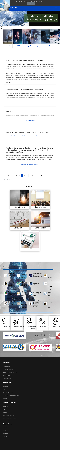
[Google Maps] (31, 1)
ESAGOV (5, 436)
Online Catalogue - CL (8, 415)
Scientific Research (8, 392)
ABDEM (5, 431)
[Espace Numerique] (29, 1)
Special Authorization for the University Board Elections (28, 132)
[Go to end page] (41, 175)
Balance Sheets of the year (10, 372)
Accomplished (6, 375)
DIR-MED (5, 434)
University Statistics (8, 369)
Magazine (5, 406)
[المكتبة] (39, 1)
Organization (6, 366)
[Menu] (56, 8)
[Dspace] (34, 1)
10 (35, 175)
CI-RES (4, 439)
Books (4, 409)
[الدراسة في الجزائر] (24, 1)
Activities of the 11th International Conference (24, 89)
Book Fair (9, 111)
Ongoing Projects (7, 378)
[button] (31, 28)
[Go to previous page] (8, 175)
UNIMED (5, 428)
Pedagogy (5, 386)
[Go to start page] (5, 175)
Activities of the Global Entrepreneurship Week (25, 60)
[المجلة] (16, 1)
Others (5, 398)
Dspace (5, 412)
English (30, 4)
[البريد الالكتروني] (41, 1)
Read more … (9, 82)
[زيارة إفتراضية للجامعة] (21, 1)
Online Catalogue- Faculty (10, 418)
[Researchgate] (19, 1)
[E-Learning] (37, 1)
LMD (4, 389)
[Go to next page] (38, 175)
